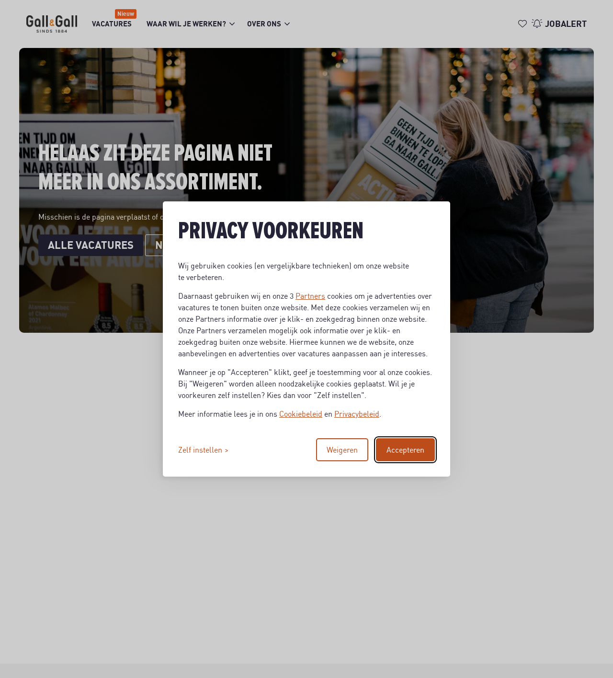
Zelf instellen (200, 450)
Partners (310, 296)
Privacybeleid (356, 414)
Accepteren (405, 450)
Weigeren (342, 450)
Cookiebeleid (300, 414)
